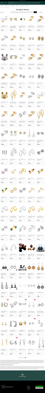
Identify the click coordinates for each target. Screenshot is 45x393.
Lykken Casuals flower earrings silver (4, 235)
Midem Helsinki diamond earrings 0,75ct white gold (4, 45)
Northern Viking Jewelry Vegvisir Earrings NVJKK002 (22, 254)
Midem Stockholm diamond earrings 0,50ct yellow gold (22, 102)
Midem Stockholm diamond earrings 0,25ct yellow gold (31, 26)
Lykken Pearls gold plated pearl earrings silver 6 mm (40, 197)
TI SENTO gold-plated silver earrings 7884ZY (4, 312)
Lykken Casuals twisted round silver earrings (31, 235)
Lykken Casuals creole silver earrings (22, 235)
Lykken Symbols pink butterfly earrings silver (4, 178)
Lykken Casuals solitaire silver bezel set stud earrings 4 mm (13, 312)
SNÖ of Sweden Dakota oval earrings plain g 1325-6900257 (4, 331)
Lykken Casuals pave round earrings (22, 178)
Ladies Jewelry (5, 7)
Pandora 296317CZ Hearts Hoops (4, 159)
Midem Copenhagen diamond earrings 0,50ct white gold (31, 102)
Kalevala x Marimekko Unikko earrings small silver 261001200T (40, 312)
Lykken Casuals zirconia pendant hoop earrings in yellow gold (39, 122)
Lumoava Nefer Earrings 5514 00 (40, 349)
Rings (20, 5)
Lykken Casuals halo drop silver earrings (40, 235)
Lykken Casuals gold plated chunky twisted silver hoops (13, 216)
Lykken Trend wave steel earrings (39, 83)
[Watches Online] (4, 3)
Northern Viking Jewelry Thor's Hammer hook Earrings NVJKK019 (13, 293)
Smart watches (12, 5)
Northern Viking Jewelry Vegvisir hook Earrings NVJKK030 (3, 274)
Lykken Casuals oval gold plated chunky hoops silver (31, 216)
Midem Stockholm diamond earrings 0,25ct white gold (22, 64)
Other (24, 5)
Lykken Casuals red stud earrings (30, 178)
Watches (2, 5)
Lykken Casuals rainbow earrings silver (39, 159)
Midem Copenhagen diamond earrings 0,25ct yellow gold (4, 83)
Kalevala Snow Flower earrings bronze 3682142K (40, 274)
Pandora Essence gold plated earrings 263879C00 (22, 331)
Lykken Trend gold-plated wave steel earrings (40, 45)
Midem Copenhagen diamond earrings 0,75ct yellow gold (40, 26)
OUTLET (27, 5)
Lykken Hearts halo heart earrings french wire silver (4, 254)
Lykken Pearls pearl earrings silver (13, 254)
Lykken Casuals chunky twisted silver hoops (4, 216)
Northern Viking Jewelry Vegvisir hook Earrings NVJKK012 (40, 254)
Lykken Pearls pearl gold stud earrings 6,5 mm (4, 26)
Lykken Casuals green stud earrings (4, 197)
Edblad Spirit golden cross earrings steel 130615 (4, 350)
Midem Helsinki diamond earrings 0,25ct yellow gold (13, 45)
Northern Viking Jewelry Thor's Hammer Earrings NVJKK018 (22, 274)
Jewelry (17, 5)
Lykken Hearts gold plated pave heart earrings (13, 197)
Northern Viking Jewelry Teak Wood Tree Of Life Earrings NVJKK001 (31, 255)
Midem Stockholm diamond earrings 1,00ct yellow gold (31, 121)
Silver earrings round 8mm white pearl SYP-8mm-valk (31, 293)
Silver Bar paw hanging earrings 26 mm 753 (31, 140)
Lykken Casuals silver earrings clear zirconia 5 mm (40, 331)
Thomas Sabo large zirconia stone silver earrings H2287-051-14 (31, 312)
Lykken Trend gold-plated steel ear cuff (4, 102)
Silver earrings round (21, 292)
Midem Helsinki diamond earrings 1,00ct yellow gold (13, 83)
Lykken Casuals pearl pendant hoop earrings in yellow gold (13, 102)
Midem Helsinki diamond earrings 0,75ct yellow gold (13, 121)
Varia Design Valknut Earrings (40, 292)
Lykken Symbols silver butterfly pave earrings (22, 312)
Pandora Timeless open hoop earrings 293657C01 (13, 331)
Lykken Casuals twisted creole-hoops (31, 159)
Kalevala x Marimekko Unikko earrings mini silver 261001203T (31, 331)
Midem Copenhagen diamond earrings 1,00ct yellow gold (31, 64)
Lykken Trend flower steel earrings (22, 83)
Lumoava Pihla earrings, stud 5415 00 (31, 350)
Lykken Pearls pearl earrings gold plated (13, 178)
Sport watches (7, 5)
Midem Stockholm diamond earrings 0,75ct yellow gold (4, 121)
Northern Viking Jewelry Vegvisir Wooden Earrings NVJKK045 (31, 274)
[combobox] (24, 3)
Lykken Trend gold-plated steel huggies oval (31, 45)
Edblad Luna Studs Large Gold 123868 (13, 140)
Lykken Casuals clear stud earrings (40, 178)
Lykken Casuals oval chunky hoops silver (22, 216)
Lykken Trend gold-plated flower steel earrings (22, 45)
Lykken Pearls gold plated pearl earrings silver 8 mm (31, 197)
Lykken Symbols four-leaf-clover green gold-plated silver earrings (22, 27)
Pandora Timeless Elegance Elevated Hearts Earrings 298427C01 (40, 141)
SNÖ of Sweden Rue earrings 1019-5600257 (22, 140)
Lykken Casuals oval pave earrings (12, 159)
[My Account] (41, 2)
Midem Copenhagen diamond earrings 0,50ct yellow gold (40, 64)
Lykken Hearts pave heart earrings (22, 197)
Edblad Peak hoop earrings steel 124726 (22, 350)
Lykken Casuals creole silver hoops (22, 159)
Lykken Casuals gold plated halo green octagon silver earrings (13, 236)
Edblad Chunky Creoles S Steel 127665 (13, 350)
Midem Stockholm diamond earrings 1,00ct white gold (4, 140)
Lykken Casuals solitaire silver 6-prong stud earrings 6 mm (22, 121)
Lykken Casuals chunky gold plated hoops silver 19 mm (40, 216)
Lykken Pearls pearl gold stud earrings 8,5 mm (40, 102)
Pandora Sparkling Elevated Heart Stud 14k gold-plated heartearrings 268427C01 (13, 27)
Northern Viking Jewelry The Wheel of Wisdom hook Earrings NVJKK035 (13, 274)
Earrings (8, 7)
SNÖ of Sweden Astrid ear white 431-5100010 (4, 293)
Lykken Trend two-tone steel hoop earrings (13, 64)
